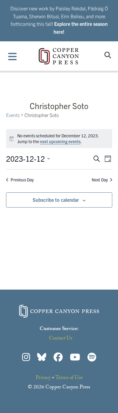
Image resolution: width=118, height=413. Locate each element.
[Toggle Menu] (12, 56)
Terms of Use (69, 378)
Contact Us (60, 338)
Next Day (100, 179)
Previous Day (22, 179)
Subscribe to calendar (56, 200)
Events (13, 115)
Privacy (43, 378)
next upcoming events (60, 141)
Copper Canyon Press (59, 56)
